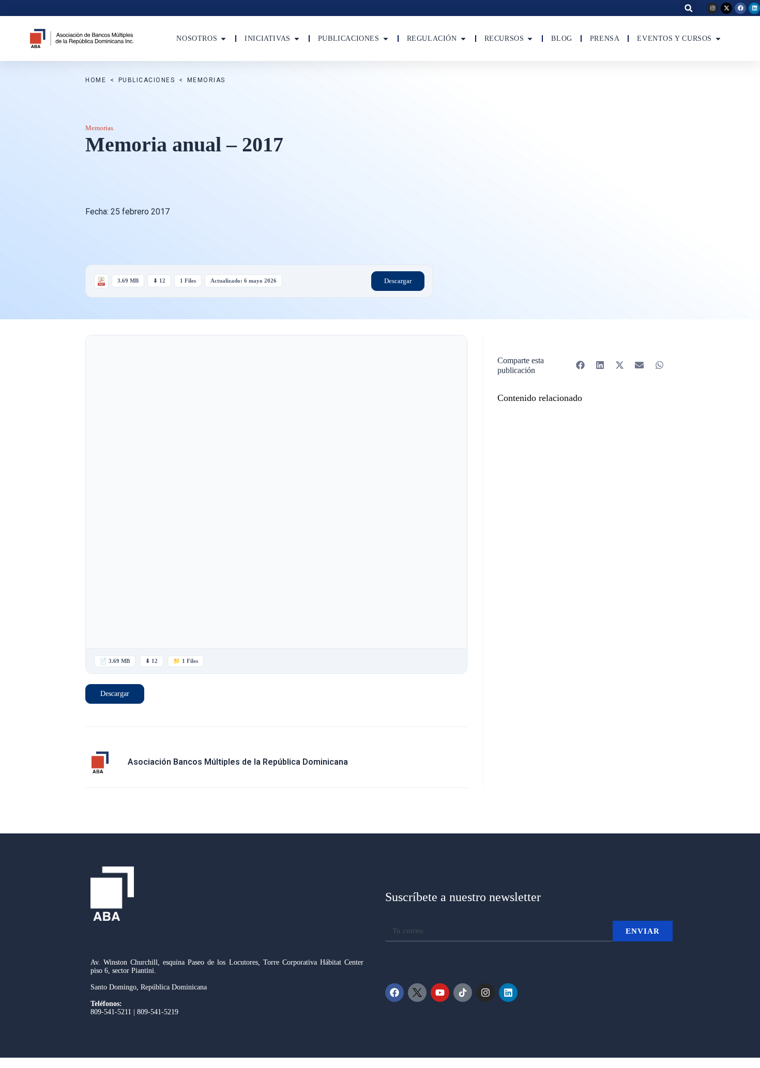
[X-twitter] (726, 8)
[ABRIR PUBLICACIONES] (385, 38)
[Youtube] (440, 992)
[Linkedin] (754, 8)
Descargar (398, 281)
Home (95, 80)
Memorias (206, 80)
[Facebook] (740, 8)
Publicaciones (146, 80)
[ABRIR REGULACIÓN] (463, 38)
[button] (688, 8)
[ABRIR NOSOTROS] (223, 38)
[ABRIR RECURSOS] (530, 38)
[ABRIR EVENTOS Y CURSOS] (718, 38)
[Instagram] (712, 8)
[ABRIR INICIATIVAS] (296, 38)
